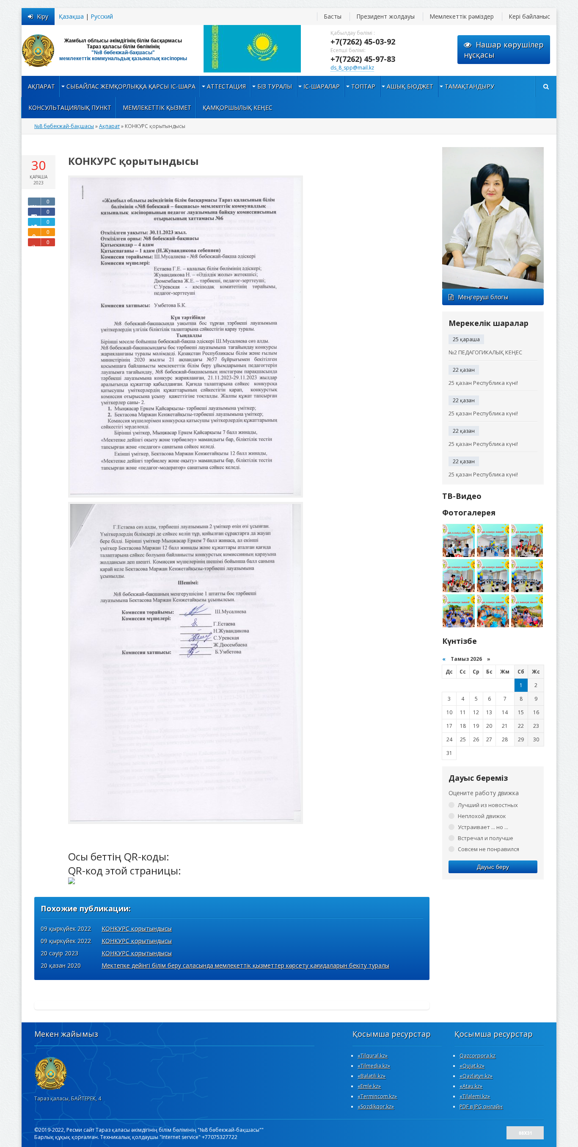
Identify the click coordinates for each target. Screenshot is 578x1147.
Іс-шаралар (321, 86)
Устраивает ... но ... (483, 827)
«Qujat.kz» (472, 1065)
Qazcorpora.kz (477, 1055)
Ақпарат (41, 86)
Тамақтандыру (469, 86)
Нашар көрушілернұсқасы (504, 49)
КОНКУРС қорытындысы (137, 928)
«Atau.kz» (471, 1086)
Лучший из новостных (488, 805)
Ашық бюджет (410, 86)
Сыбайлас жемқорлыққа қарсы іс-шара (130, 86)
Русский (102, 16)
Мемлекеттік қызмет (157, 107)
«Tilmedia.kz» (374, 1065)
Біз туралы (274, 86)
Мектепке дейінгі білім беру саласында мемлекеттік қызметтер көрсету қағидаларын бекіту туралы (245, 965)
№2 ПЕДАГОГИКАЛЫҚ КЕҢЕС (485, 352)
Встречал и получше (485, 838)
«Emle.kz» (369, 1086)
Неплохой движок (482, 816)
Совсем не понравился (488, 849)
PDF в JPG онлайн (481, 1106)
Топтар (363, 86)
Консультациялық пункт (69, 107)
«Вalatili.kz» (371, 1076)
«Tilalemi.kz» (475, 1096)
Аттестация (226, 86)
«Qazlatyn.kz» (476, 1076)
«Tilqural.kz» (373, 1055)
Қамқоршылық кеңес (237, 107)
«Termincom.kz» (377, 1096)
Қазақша (71, 16)
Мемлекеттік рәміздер (461, 16)
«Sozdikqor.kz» (376, 1106)
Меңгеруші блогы (483, 297)
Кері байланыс (529, 16)
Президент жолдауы (385, 16)
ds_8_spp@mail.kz (352, 67)
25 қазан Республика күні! (483, 383)
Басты (332, 16)
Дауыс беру (493, 866)
